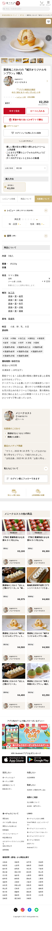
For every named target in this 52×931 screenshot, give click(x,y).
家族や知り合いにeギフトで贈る (28, 120)
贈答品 (32, 338)
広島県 (17, 888)
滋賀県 (5, 882)
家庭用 (41, 338)
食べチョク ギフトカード (36, 836)
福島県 (29, 865)
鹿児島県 (18, 898)
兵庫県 (40, 882)
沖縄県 (29, 898)
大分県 (40, 895)
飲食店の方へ (7, 789)
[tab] (8, 199)
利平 (21, 304)
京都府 (17, 882)
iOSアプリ (30, 844)
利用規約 (6, 830)
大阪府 (29, 882)
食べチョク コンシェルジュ (36, 828)
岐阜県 (5, 879)
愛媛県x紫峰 (24, 356)
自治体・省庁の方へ (34, 806)
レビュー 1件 (21, 97)
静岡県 (17, 879)
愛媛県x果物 (10, 347)
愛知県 (29, 879)
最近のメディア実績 (13, 446)
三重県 (40, 879)
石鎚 (21, 300)
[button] (26, 218)
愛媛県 (11, 319)
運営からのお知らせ (10, 826)
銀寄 (21, 296)
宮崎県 (5, 898)
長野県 (40, 875)
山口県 (29, 888)
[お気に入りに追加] (48, 21)
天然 (6, 338)
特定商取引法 (7, 838)
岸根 (21, 307)
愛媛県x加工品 (24, 347)
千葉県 (40, 869)
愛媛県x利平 (38, 351)
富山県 (40, 872)
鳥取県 (29, 885)
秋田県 (5, 865)
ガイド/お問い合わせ (10, 822)
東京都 (5, 872)
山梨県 (29, 875)
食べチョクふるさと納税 (35, 818)
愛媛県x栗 (38, 347)
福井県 (17, 875)
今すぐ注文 (14, 111)
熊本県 (29, 895)
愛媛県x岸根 (10, 356)
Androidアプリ (32, 847)
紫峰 (21, 311)
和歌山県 (18, 885)
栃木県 (5, 869)
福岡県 (40, 892)
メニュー (48, 5)
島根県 (40, 885)
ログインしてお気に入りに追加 (28, 133)
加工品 (11, 293)
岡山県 (5, 888)
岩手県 (29, 862)
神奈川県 (18, 872)
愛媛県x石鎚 (24, 351)
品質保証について (9, 785)
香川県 (5, 892)
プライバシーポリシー (10, 834)
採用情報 (6, 850)
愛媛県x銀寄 (10, 351)
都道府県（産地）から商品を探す (16, 857)
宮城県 (40, 862)
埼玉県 (29, 869)
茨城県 (40, 865)
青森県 (17, 862)
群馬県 (17, 869)
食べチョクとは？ (9, 777)
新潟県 (29, 872)
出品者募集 (31, 777)
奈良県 (5, 885)
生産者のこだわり (12, 428)
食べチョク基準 (8, 781)
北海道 (5, 862)
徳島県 (40, 888)
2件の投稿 (31, 97)
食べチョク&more (33, 840)
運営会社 (6, 818)
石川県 (5, 875)
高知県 (29, 892)
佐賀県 (5, 895)
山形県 (17, 865)
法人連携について (33, 802)
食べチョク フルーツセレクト (37, 832)
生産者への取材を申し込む (36, 790)
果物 (10, 296)
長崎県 (17, 895)
